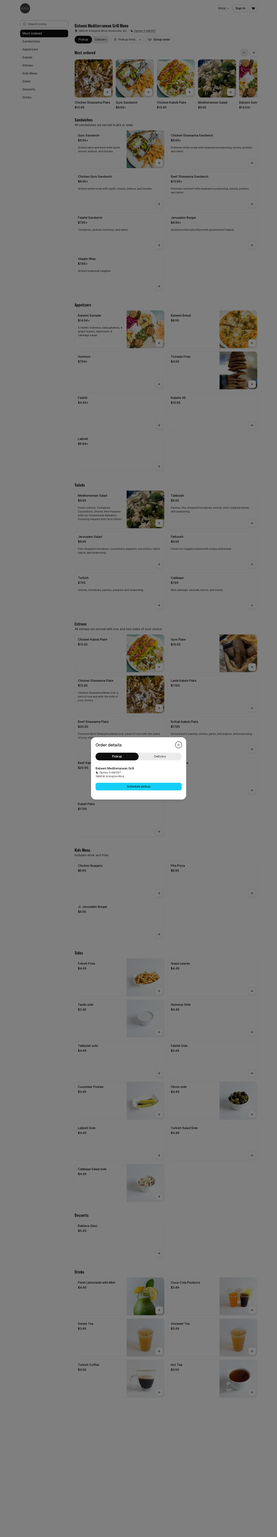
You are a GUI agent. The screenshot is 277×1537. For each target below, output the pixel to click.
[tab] (117, 756)
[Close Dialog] (179, 745)
